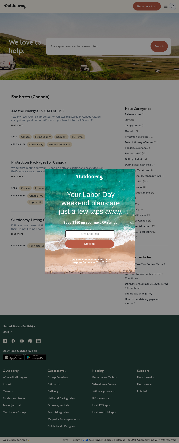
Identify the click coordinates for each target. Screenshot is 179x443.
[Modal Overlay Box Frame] (90, 221)
